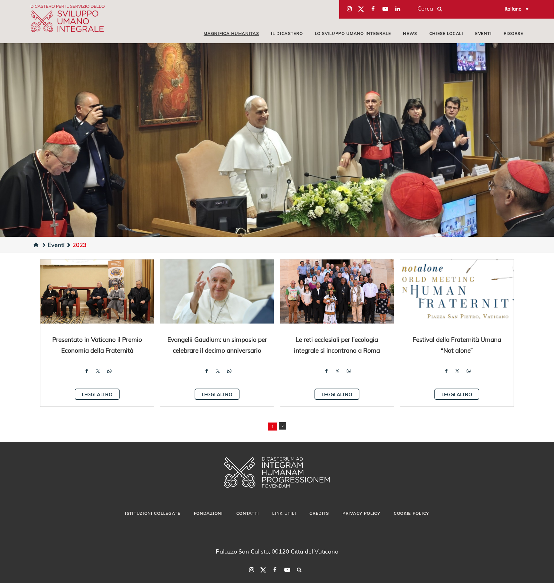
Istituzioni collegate (152, 513)
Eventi (56, 245)
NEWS (410, 33)
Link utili (284, 513)
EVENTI (483, 33)
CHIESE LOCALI (446, 33)
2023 (79, 245)
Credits (319, 513)
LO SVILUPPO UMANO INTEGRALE (353, 33)
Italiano (513, 8)
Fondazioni (208, 513)
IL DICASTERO (287, 33)
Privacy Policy (361, 513)
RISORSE (513, 33)
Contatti (247, 513)
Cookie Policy (411, 513)
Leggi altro (97, 394)
